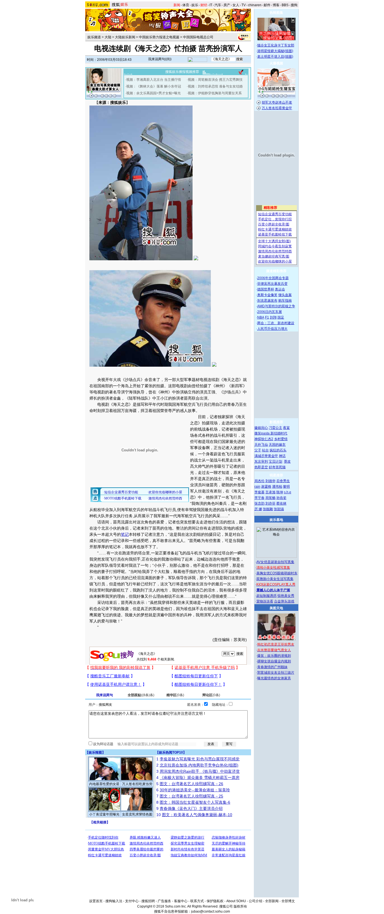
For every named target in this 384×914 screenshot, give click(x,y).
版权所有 (240, 906)
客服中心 (181, 901)
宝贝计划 (275, 461)
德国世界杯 (265, 289)
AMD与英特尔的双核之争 (276, 306)
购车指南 (285, 301)
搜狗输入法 (113, 901)
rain (257, 487)
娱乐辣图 (95, 752)
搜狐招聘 (148, 901)
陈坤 (279, 492)
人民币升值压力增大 (272, 329)
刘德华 (270, 481)
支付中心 (132, 901)
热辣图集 (276, 13)
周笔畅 (270, 498)
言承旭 (270, 492)
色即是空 (261, 467)
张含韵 (259, 503)
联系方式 (197, 901)
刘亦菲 (270, 503)
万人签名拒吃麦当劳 (137, 784)
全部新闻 (272, 901)
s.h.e (287, 492)
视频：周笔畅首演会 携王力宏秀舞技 (215, 80)
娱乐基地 (276, 520)
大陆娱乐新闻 (125, 37)
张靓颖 (268, 509)
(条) (141, 695)
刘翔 (273, 317)
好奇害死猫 (277, 467)
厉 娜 (258, 509)
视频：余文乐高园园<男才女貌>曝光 (153, 93)
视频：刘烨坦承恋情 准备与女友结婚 (215, 86)
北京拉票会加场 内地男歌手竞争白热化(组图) (199, 765)
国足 (280, 317)
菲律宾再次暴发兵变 (272, 284)
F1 (267, 317)
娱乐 (194, 5)
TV (243, 5)
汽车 (217, 5)
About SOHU (236, 901)
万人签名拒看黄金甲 (277, 108)
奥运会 (280, 289)
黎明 (286, 487)
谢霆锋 (266, 487)
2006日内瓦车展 (269, 312)
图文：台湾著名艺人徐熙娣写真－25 (191, 796)
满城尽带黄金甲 (266, 456)
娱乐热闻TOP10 (171, 752)
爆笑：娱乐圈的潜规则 (274, 656)
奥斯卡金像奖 (267, 295)
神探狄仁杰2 (263, 439)
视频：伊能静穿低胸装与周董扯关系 (215, 93)
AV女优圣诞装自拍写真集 (275, 562)
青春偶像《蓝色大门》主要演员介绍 (191, 808)
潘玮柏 (277, 487)
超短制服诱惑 (266, 596)
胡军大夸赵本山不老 (277, 102)
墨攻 (287, 461)
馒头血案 (285, 295)
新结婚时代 (278, 433)
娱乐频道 (94, 37)
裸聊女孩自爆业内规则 (274, 661)
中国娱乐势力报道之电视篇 (159, 37)
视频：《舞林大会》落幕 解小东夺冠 (153, 86)
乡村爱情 (281, 439)
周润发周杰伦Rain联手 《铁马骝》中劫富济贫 (200, 771)
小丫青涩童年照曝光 (104, 814)
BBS (285, 5)
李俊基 (259, 492)
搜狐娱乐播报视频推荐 (182, 72)
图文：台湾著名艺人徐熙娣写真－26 (191, 783)
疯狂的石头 (278, 450)
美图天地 (276, 608)
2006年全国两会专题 (273, 278)
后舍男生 (283, 481)
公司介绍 (255, 901)
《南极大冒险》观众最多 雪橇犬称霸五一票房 (200, 777)
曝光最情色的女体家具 (274, 678)
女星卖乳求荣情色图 (137, 814)
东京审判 (261, 461)
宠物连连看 (264, 601)
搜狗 (294, 5)
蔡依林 (281, 503)
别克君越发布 (267, 301)
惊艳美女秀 (285, 596)
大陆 (108, 37)
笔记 (125, 534)
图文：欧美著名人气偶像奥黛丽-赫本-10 (197, 814)
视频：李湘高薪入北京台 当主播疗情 (153, 80)
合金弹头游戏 (284, 601)
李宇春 (259, 498)
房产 (226, 5)
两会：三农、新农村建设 (275, 323)
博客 (276, 5)
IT (210, 5)
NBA (260, 317)
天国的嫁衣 (277, 445)
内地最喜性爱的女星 (104, 784)
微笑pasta (262, 433)
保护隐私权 (215, 901)
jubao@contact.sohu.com (210, 911)
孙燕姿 (281, 498)
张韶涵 (279, 509)
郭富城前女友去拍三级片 (275, 673)
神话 (282, 456)
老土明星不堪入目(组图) (275, 57)
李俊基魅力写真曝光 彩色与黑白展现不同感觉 (200, 759)
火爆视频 (276, 63)
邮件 (267, 5)
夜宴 (286, 428)
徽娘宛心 (261, 428)
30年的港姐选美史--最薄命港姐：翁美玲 (195, 790)
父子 (257, 450)
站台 (265, 450)
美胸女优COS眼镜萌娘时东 (276, 573)
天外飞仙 (261, 445)
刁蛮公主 (275, 428)
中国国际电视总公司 (198, 37)
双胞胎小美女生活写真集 (274, 579)
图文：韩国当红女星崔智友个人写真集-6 (195, 802)
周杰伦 (259, 481)
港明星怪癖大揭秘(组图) (275, 51)
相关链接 (100, 822)
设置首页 (96, 901)
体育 (185, 5)
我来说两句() (159, 59)
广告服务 (164, 901)
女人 (235, 5)
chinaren (254, 5)
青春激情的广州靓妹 (272, 667)
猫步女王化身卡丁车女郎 (275, 45)
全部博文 (288, 901)
